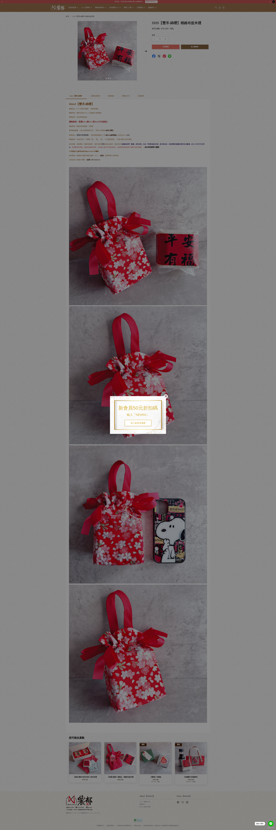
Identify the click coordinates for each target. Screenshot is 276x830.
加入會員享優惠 (138, 423)
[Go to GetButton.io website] (270, 827)
